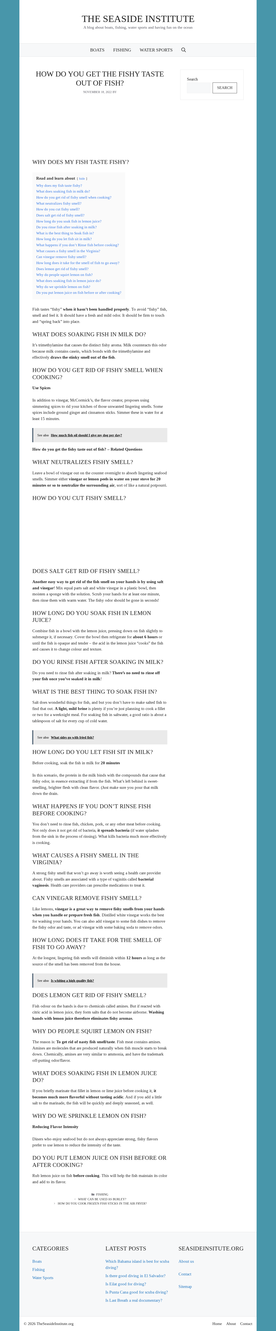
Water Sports (156, 50)
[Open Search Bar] (183, 50)
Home (217, 1324)
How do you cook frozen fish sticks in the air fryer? (102, 1203)
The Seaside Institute (138, 18)
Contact (185, 1274)
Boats (97, 50)
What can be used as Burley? (102, 1199)
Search (192, 79)
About (231, 1324)
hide (82, 178)
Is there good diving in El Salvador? (135, 1275)
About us (186, 1261)
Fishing (122, 50)
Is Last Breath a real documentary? (133, 1300)
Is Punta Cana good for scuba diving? (136, 1292)
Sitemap (185, 1286)
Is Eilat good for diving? (125, 1284)
